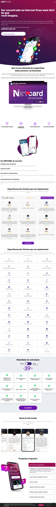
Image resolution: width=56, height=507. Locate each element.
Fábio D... (9, 231)
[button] (42, 465)
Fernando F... (28, 231)
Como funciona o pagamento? (37, 464)
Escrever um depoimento (47, 197)
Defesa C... (9, 218)
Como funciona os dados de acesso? (38, 477)
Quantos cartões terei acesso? (37, 487)
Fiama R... (46, 231)
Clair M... (28, 218)
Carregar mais (28, 243)
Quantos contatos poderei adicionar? (39, 492)
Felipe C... (46, 218)
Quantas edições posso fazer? (37, 497)
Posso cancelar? (34, 482)
